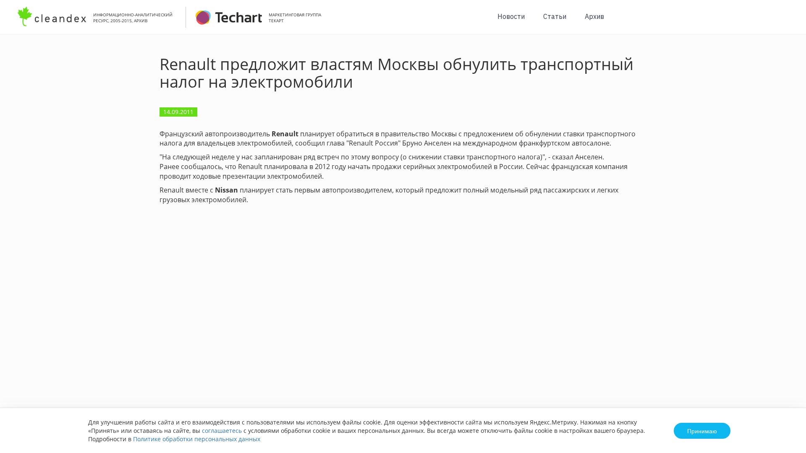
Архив (594, 16)
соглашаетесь (222, 431)
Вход (786, 22)
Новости (511, 16)
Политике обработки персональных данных (196, 439)
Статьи (554, 16)
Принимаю (702, 431)
